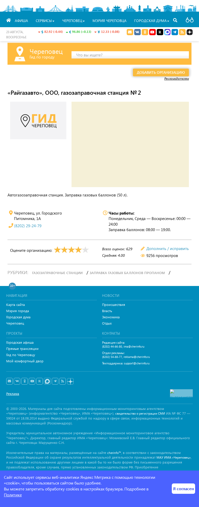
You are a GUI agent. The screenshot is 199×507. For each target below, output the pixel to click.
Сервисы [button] (44, 20)
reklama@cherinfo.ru (137, 356)
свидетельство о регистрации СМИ (140, 413)
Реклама (12, 393)
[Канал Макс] (167, 33)
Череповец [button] (72, 20)
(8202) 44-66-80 (112, 346)
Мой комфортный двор (25, 361)
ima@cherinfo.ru (134, 346)
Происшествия (113, 304)
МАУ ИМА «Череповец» (174, 457)
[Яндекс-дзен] (70, 381)
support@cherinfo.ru (137, 363)
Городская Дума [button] (150, 20)
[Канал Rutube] (160, 32)
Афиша (21, 20)
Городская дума (18, 317)
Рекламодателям (176, 78)
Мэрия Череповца (109, 20)
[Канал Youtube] (152, 32)
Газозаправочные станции (57, 272)
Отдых (107, 323)
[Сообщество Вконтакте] (17, 381)
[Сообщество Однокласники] (145, 32)
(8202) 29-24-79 (27, 225)
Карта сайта (15, 304)
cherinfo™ (114, 453)
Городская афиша (20, 342)
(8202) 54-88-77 (112, 356)
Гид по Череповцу (20, 354)
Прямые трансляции (22, 348)
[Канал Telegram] (55, 381)
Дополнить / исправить (167, 248)
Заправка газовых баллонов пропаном (127, 272)
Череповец (15, 323)
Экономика (111, 317)
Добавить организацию (161, 72)
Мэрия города (17, 310)
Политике (13, 494)
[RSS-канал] (62, 381)
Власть (107, 310)
